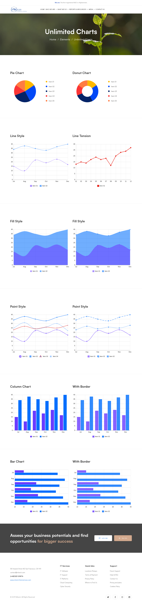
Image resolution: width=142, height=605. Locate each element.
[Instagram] (122, 597)
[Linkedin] (129, 597)
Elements (65, 39)
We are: (57, 2)
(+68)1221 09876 (16, 576)
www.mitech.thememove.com (20, 580)
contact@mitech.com (17, 573)
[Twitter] (108, 597)
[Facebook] (115, 597)
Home (53, 39)
